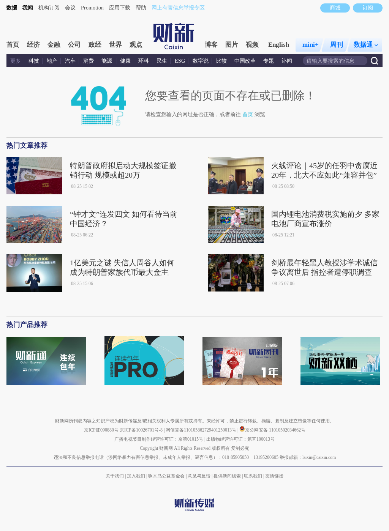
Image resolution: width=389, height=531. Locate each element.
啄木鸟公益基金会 (167, 476)
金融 (53, 44)
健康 (125, 61)
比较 (221, 61)
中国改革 (245, 61)
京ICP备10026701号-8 (142, 430)
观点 (136, 44)
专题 (268, 61)
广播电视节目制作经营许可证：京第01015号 (158, 439)
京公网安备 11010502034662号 (275, 430)
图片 (231, 44)
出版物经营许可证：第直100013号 (240, 439)
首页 (12, 44)
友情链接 (274, 476)
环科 (143, 61)
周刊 (336, 44)
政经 (95, 44)
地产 (52, 61)
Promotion (92, 8)
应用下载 (119, 8)
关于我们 (115, 476)
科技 (33, 61)
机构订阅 (49, 8)
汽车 (70, 61)
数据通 (363, 44)
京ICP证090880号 (101, 430)
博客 (211, 44)
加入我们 (136, 476)
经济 (33, 44)
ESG (180, 61)
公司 (74, 44)
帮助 (141, 8)
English (278, 44)
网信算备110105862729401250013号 (201, 430)
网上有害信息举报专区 (178, 8)
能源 (107, 61)
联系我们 (253, 476)
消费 (88, 61)
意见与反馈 (199, 476)
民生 (162, 61)
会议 (70, 8)
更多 (15, 61)
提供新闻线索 (227, 476)
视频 (252, 44)
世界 (115, 44)
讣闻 (286, 61)
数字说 (201, 61)
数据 (11, 8)
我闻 (27, 8)
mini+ (310, 44)
